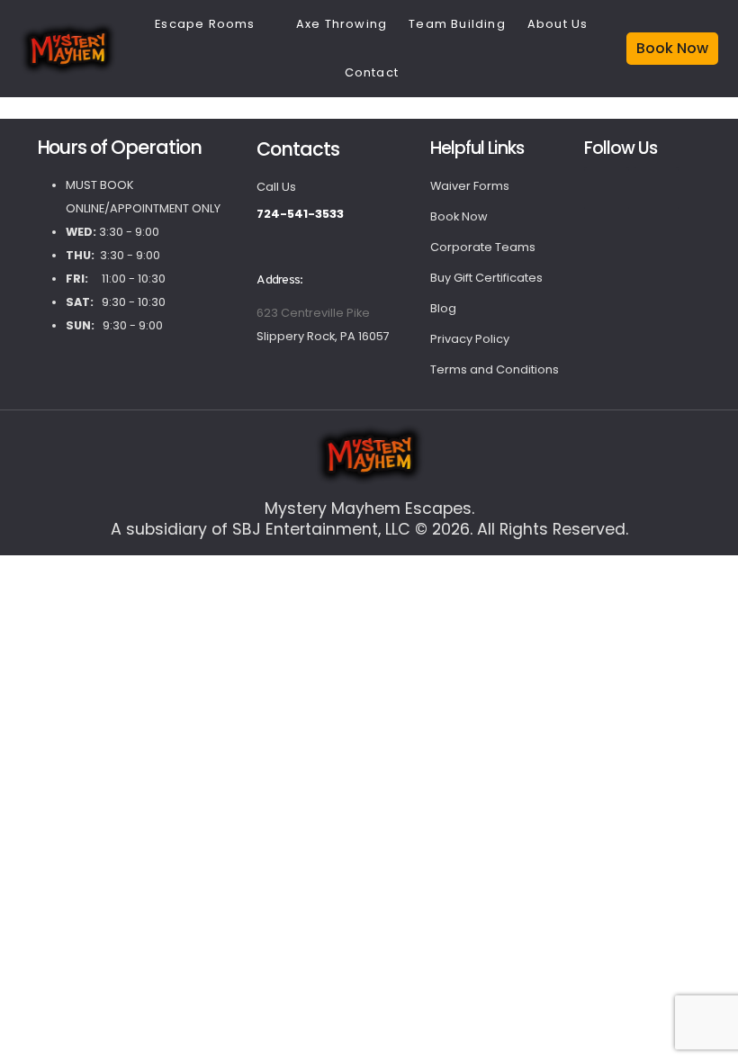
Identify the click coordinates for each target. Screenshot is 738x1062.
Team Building (457, 24)
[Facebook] (606, 189)
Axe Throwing (341, 24)
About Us (558, 24)
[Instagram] (656, 189)
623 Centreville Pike (313, 312)
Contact (372, 72)
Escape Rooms (205, 24)
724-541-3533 (300, 213)
